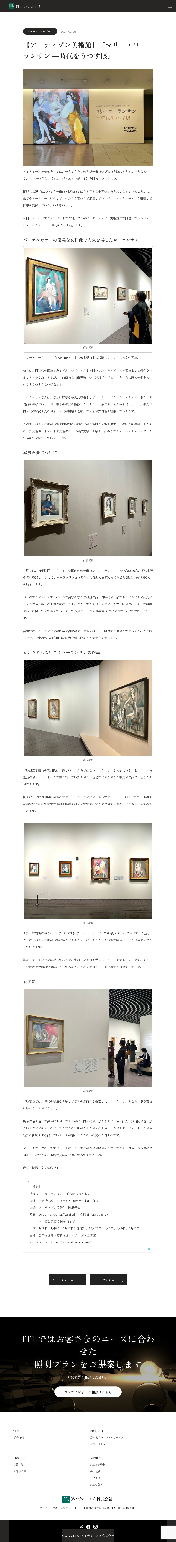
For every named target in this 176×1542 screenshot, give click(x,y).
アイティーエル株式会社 (97, 1535)
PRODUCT (96, 1431)
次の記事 (109, 1280)
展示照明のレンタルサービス (107, 1437)
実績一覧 (18, 1464)
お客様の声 (19, 1471)
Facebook (87, 1526)
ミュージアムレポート (40, 31)
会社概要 (95, 1471)
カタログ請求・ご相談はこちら (88, 1391)
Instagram (95, 1526)
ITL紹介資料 (97, 1464)
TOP (16, 1431)
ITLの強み (96, 1484)
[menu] (170, 6)
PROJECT (19, 1458)
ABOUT (95, 1458)
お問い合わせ (98, 1444)
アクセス (95, 1478)
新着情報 (18, 1437)
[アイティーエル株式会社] (41, 6)
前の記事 (67, 1280)
